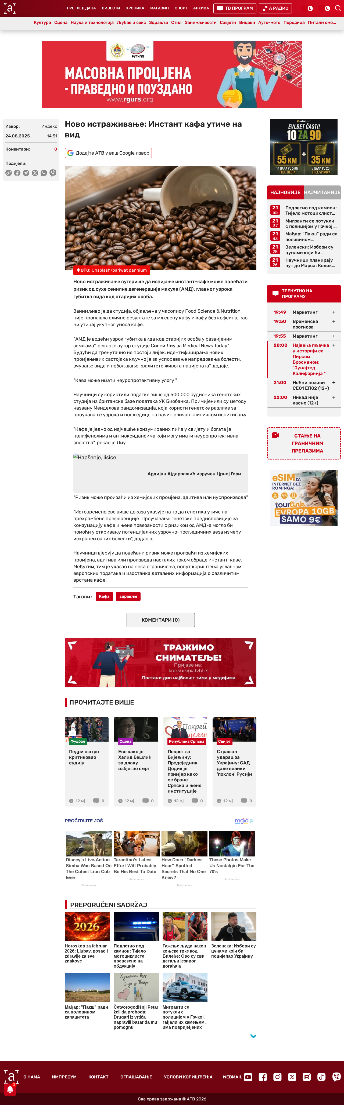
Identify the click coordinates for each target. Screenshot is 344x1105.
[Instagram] (277, 1077)
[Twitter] (292, 1077)
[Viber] (336, 1077)
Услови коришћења (188, 1077)
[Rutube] (307, 1077)
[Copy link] (8, 173)
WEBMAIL (232, 1077)
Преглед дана (81, 8)
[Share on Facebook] (17, 173)
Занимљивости (201, 22)
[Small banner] (304, 147)
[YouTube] (248, 1077)
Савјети (228, 22)
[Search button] (338, 8)
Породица (294, 22)
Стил (176, 22)
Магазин (159, 8)
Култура (42, 22)
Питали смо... (322, 22)
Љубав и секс (131, 22)
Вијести (111, 8)
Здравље (158, 22)
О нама (31, 1077)
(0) (161, 620)
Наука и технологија (92, 22)
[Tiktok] (321, 1077)
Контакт (98, 1077)
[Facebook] (263, 1077)
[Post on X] (35, 173)
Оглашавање (136, 1077)
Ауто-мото (269, 22)
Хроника (135, 8)
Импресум (64, 1077)
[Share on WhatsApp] (44, 173)
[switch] (306, 8)
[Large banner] (172, 74)
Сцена (60, 22)
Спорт (181, 8)
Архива (201, 8)
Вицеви (247, 22)
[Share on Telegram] (26, 173)
